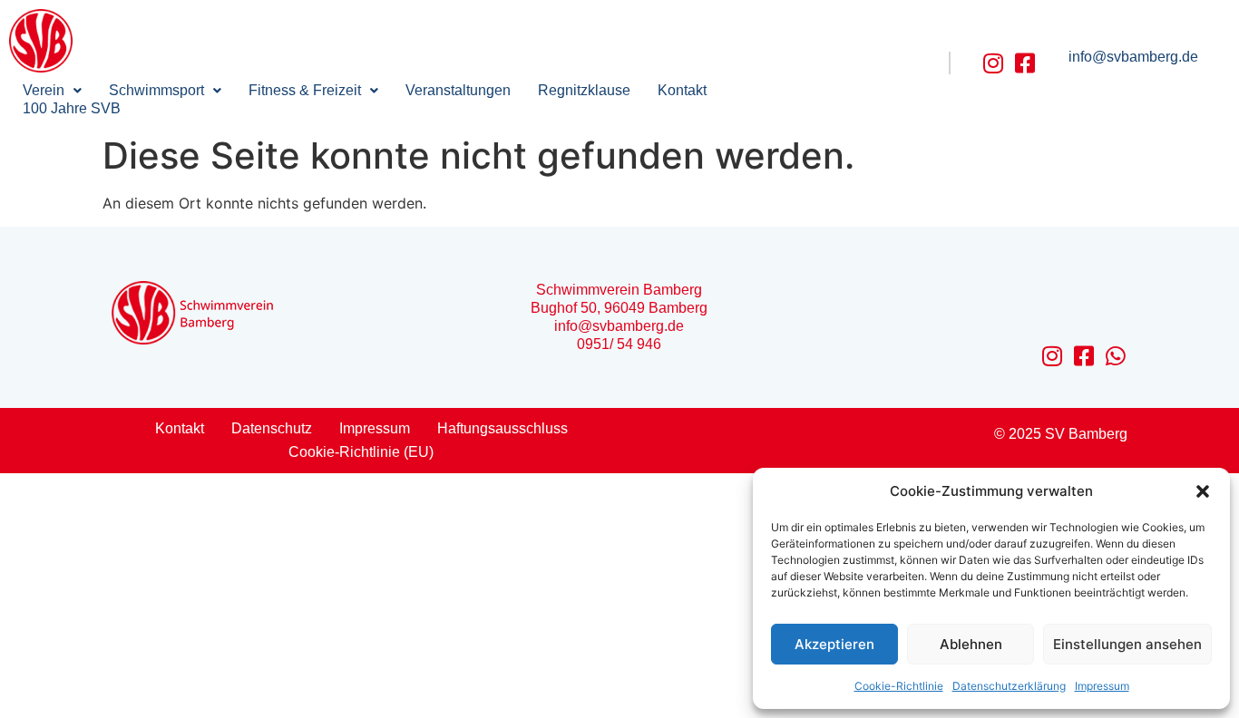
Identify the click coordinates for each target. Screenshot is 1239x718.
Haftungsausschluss (502, 428)
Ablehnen (971, 644)
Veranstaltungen (458, 90)
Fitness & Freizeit (305, 90)
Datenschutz (271, 428)
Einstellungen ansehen (1127, 644)
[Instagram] (993, 63)
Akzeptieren (834, 644)
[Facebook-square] (1025, 63)
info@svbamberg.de (1133, 56)
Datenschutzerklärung (1009, 686)
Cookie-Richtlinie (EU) (361, 452)
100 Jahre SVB (72, 108)
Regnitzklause (584, 90)
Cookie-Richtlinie (898, 686)
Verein (43, 90)
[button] (1203, 491)
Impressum (1102, 686)
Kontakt (682, 90)
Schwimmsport (156, 90)
